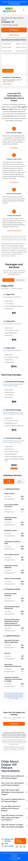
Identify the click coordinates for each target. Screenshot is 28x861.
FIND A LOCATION (19, 841)
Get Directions (8, 71)
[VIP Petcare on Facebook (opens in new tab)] (17, 846)
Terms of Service (14, 856)
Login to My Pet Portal (14, 230)
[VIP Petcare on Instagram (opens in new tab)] (20, 846)
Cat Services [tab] (19, 481)
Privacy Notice (14, 854)
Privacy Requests (14, 859)
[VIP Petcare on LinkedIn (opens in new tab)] (24, 846)
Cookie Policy (14, 855)
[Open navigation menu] (23, 10)
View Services (14, 182)
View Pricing (14, 35)
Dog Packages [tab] (8, 280)
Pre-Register (14, 30)
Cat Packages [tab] (20, 280)
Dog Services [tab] (9, 481)
